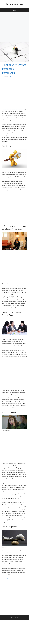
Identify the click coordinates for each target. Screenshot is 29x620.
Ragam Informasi (15, 4)
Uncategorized (7, 578)
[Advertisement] (14, 27)
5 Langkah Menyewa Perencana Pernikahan (12, 109)
